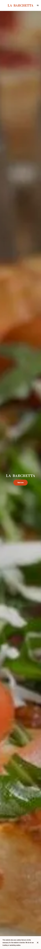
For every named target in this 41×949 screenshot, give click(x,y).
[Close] (37, 942)
